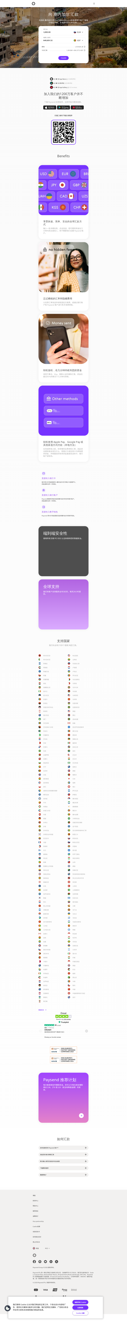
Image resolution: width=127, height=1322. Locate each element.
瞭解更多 (41, 1010)
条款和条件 (36, 1232)
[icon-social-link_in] (39, 1261)
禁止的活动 (36, 1242)
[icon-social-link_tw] (56, 1261)
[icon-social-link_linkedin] (51, 1261)
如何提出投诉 (37, 1237)
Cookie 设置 (80, 1313)
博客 (34, 1195)
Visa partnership (38, 1221)
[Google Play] (63, 107)
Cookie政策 (36, 1226)
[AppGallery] (77, 107)
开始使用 (63, 58)
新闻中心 (35, 1201)
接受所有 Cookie (80, 1302)
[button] (7, 1308)
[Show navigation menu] (94, 4)
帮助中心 (35, 1206)
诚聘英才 (35, 1216)
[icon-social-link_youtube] (45, 1261)
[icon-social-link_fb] (34, 1261)
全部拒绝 (80, 1308)
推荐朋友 (35, 1211)
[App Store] (49, 107)
